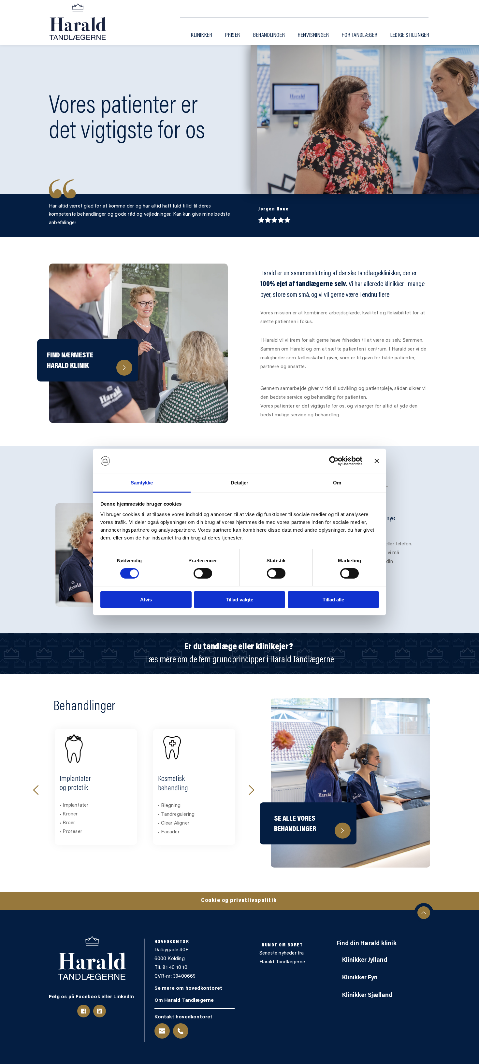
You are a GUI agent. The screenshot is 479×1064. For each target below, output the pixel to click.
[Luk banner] (376, 461)
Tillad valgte (239, 599)
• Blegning (71, 805)
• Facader (70, 832)
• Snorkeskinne (174, 814)
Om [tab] (337, 482)
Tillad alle (333, 599)
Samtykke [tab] (142, 482)
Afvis (146, 599)
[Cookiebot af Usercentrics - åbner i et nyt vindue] (333, 461)
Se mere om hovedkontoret (189, 988)
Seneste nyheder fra (282, 953)
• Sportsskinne (174, 823)
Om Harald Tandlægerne (184, 1000)
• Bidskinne (170, 805)
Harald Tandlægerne (282, 962)
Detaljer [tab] (240, 482)
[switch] (203, 573)
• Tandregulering (78, 814)
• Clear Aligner (75, 823)
